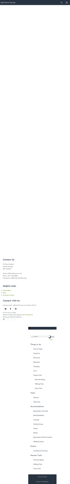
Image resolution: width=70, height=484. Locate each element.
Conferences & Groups (40, 451)
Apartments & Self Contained (42, 437)
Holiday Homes (38, 424)
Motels (35, 433)
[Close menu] (29, 328)
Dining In (36, 397)
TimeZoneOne (28, 315)
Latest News (7, 290)
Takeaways (36, 402)
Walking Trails (39, 384)
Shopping (36, 366)
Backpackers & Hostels (40, 411)
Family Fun (36, 353)
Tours (35, 371)
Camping (36, 420)
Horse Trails (38, 388)
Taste (32, 393)
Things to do (35, 344)
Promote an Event (8, 295)
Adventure (36, 358)
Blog (4, 293)
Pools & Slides (37, 349)
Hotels (35, 428)
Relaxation (36, 362)
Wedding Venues (38, 441)
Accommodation (37, 406)
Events (33, 446)
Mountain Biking (40, 379)
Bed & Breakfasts (38, 415)
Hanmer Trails (37, 375)
